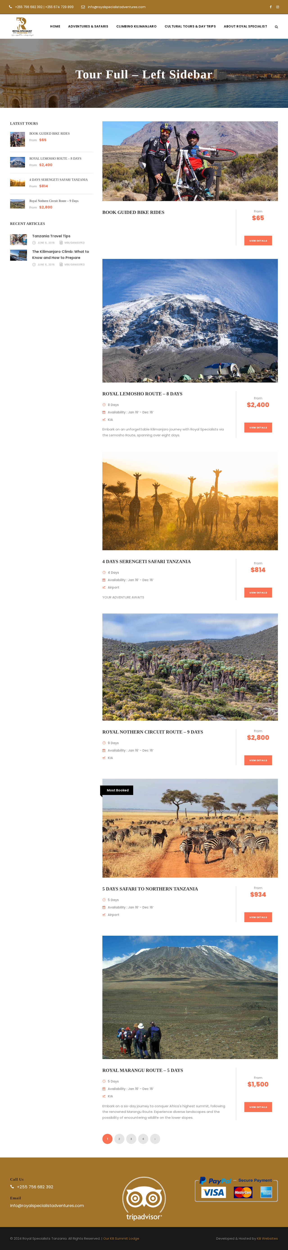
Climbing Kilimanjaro (136, 26)
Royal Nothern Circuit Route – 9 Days (152, 732)
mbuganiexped (75, 243)
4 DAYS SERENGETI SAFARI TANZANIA (146, 561)
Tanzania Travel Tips (51, 236)
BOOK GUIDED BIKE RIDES (133, 212)
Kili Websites (267, 1238)
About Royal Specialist (245, 26)
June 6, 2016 (46, 243)
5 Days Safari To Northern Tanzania (150, 889)
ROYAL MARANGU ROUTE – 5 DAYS (142, 1070)
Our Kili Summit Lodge (121, 1238)
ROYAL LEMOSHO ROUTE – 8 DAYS (142, 393)
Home (55, 26)
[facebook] (271, 7)
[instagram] (277, 7)
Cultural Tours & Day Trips (190, 26)
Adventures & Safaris (88, 26)
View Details (258, 240)
